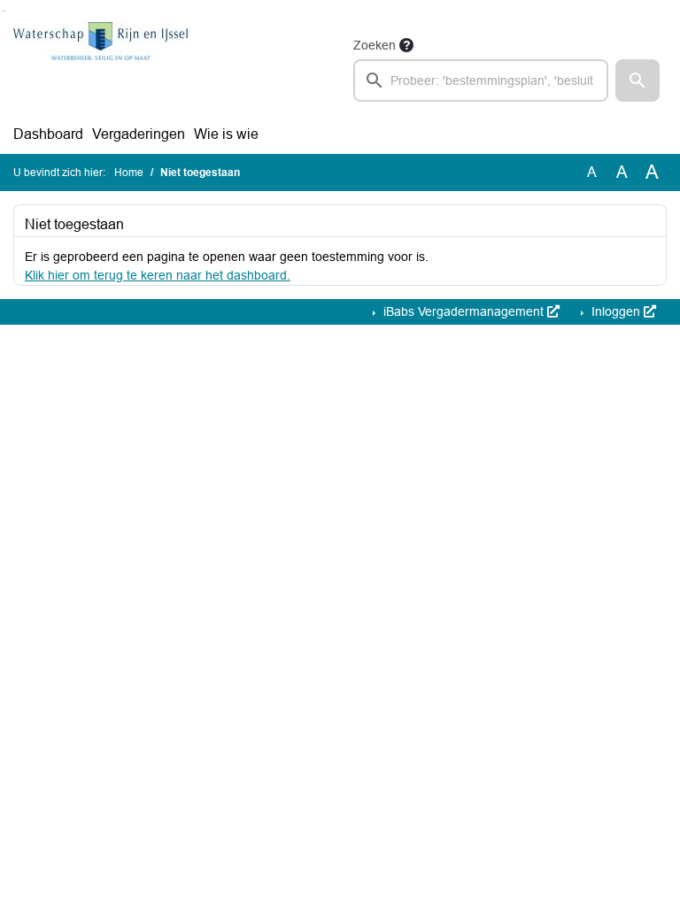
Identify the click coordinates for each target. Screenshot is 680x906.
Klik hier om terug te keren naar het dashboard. (157, 275)
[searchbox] (480, 80)
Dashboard (48, 134)
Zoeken (374, 45)
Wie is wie (226, 134)
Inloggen (616, 311)
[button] (637, 80)
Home (128, 172)
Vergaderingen (138, 134)
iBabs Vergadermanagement (463, 311)
